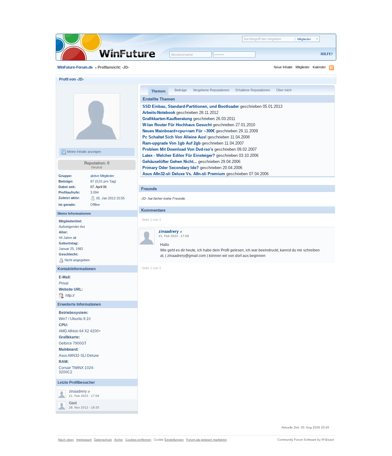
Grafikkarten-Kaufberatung (167, 119)
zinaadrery (78, 391)
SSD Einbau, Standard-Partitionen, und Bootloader (190, 106)
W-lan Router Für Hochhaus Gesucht (177, 125)
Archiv (118, 439)
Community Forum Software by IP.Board (305, 439)
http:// (70, 295)
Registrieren (301, 54)
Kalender (319, 67)
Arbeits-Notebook (158, 113)
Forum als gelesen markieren (206, 439)
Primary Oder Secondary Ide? (170, 168)
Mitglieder (303, 67)
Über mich (284, 90)
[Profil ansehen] (89, 391)
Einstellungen (174, 439)
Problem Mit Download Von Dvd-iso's (177, 149)
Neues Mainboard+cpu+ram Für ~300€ (178, 131)
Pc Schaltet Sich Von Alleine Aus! (174, 137)
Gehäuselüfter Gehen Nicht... (169, 162)
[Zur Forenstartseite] (115, 51)
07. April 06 (98, 187)
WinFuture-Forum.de (75, 67)
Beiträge (181, 90)
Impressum (84, 439)
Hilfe (326, 54)
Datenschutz (103, 439)
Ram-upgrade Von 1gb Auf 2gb (171, 143)
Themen (158, 91)
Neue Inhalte (283, 67)
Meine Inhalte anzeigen (83, 151)
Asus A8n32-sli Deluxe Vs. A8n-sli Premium (183, 174)
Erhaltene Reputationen (253, 90)
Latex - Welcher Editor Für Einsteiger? (178, 155)
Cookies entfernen (138, 439)
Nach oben (66, 439)
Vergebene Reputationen (211, 90)
